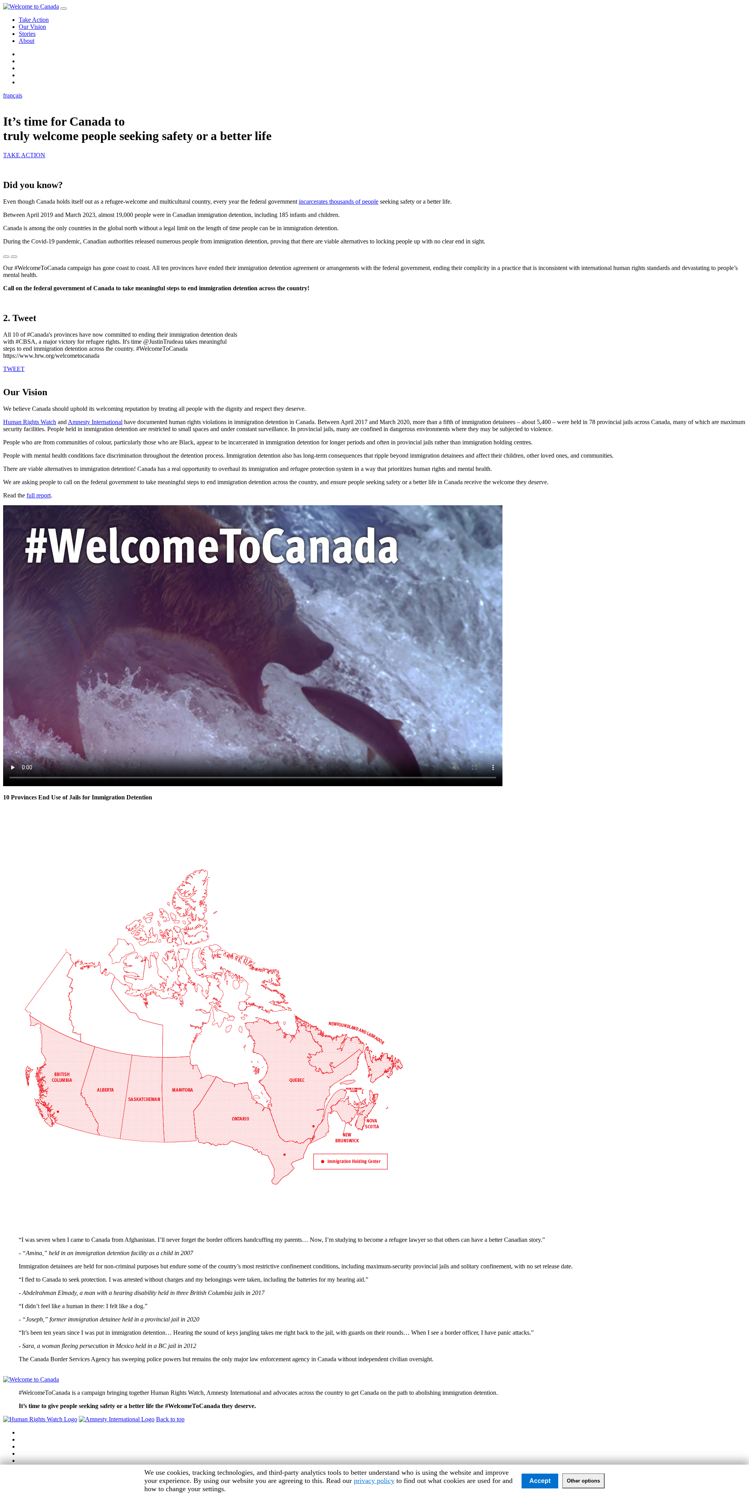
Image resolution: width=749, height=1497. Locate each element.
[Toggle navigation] (63, 8)
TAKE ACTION (24, 155)
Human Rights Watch (29, 422)
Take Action (34, 19)
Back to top (170, 1419)
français (12, 95)
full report (39, 495)
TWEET (14, 369)
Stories (27, 33)
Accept (539, 1480)
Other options (583, 1481)
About (26, 40)
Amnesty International (95, 422)
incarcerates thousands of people (338, 201)
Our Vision (32, 26)
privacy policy (374, 1481)
